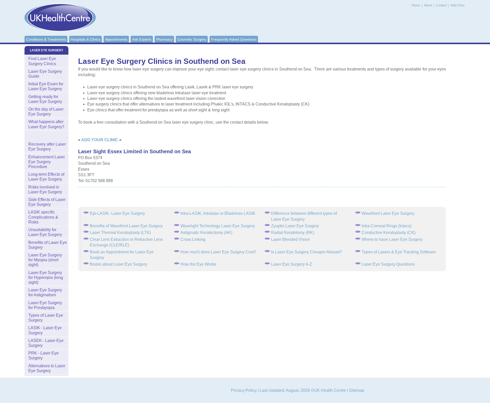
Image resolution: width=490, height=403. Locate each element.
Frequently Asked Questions (233, 39)
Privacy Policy (244, 390)
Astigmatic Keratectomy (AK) (206, 232)
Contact (441, 5)
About (428, 5)
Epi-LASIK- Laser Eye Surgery (117, 213)
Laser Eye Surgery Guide (45, 73)
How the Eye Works (198, 264)
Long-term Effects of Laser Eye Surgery (46, 176)
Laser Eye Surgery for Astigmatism (45, 292)
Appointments (116, 39)
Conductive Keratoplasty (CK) (388, 232)
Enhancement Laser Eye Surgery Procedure (46, 162)
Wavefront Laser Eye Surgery (388, 213)
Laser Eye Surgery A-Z (291, 264)
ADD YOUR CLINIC (99, 140)
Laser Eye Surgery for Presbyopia (45, 305)
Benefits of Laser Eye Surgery (47, 245)
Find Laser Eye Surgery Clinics (42, 61)
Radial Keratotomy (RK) (292, 232)
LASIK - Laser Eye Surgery (45, 330)
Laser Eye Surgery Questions (388, 264)
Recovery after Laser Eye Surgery (47, 146)
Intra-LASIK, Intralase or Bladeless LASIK (217, 213)
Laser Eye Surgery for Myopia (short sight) (45, 260)
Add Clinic (457, 5)
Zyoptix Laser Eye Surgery (295, 226)
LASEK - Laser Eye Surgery (46, 343)
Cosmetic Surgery (191, 39)
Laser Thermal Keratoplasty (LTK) (120, 232)
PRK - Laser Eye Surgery (43, 355)
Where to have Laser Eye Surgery (392, 239)
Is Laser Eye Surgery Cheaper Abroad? (306, 252)
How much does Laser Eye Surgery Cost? (218, 252)
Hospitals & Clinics (85, 39)
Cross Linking (192, 239)
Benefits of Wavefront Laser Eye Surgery (126, 226)
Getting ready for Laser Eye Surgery (45, 99)
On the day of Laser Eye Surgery (46, 111)
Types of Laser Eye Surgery (45, 317)
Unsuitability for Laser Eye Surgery (45, 232)
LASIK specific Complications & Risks (43, 217)
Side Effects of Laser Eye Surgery (47, 202)
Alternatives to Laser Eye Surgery (46, 368)
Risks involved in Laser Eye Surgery (45, 189)
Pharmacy (164, 39)
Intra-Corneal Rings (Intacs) (386, 226)
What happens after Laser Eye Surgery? (46, 124)
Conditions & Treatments (46, 39)
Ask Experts (141, 39)
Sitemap (356, 390)
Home (416, 5)
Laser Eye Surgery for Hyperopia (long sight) (45, 277)
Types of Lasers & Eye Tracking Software (399, 252)
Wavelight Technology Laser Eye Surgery (217, 226)
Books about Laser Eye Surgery (118, 264)
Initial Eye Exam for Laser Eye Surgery (45, 86)
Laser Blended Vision (290, 239)
